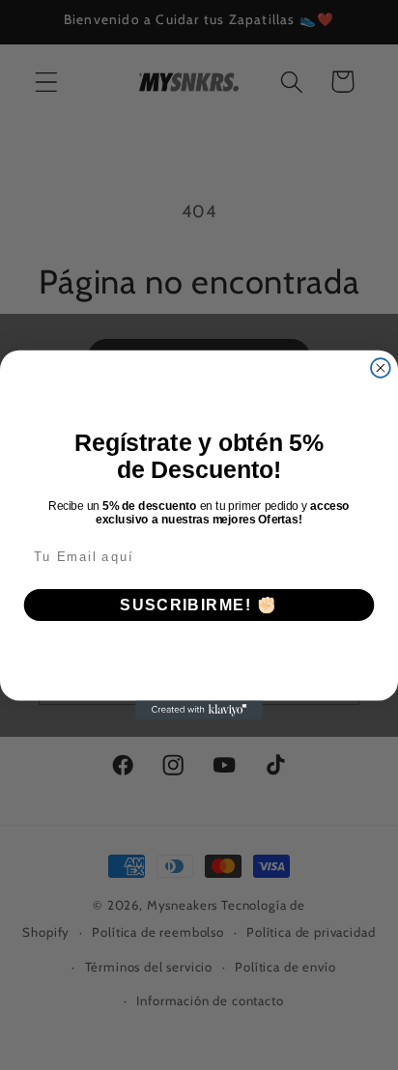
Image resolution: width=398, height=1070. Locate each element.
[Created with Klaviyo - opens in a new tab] (199, 709)
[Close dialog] (380, 368)
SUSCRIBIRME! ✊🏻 (198, 605)
